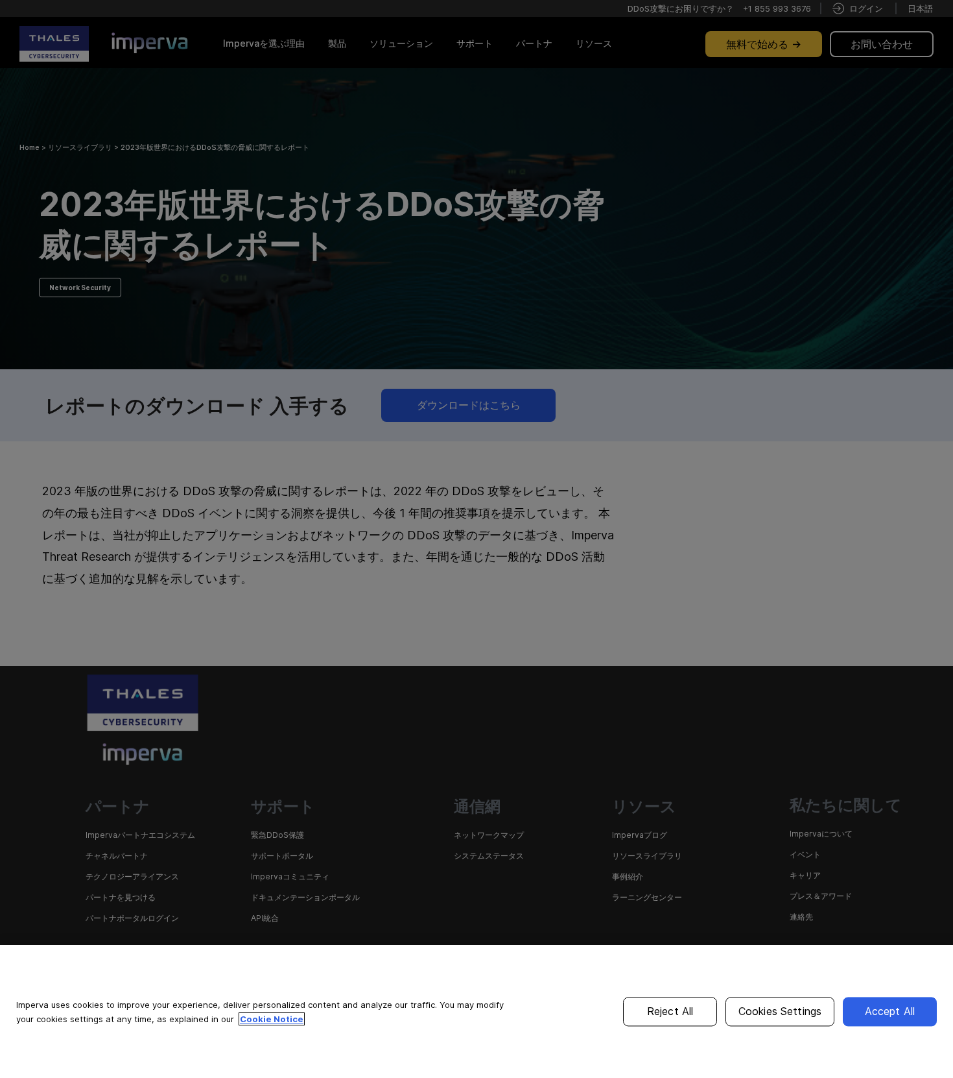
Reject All (670, 1011)
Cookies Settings (780, 1011)
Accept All (890, 1011)
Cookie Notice (271, 1019)
